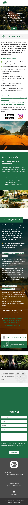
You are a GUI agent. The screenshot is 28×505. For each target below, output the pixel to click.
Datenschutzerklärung (6, 448)
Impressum (10, 502)
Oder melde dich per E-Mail (12, 325)
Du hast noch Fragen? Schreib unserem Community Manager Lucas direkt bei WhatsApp (12, 320)
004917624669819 (14, 483)
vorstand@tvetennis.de (15, 485)
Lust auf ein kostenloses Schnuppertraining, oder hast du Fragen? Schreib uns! (14, 98)
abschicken (14, 452)
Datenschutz (17, 502)
